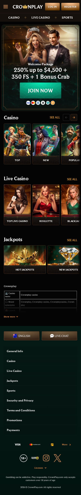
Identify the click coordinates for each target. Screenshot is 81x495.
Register (70, 6)
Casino (14, 17)
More (64, 444)
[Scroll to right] (73, 117)
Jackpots (13, 239)
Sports (67, 17)
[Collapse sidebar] (5, 6)
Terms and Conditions (21, 410)
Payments (13, 430)
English (24, 336)
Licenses (38, 467)
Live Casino (40, 17)
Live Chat (62, 336)
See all (55, 117)
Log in (52, 6)
